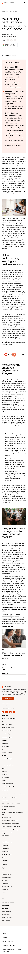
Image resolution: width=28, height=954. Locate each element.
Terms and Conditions (8, 945)
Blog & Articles (6, 920)
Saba (3, 768)
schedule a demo (17, 618)
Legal (4, 933)
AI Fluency (4, 809)
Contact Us (5, 706)
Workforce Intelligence (8, 728)
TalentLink (4, 774)
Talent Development (7, 734)
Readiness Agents (7, 724)
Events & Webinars (7, 917)
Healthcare (5, 845)
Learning (4, 756)
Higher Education (6, 854)
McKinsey (12, 295)
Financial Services (7, 842)
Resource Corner (6, 911)
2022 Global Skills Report (12, 218)
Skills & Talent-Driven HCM (9, 797)
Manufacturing (6, 851)
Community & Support (8, 709)
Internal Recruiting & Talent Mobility (12, 827)
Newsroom (5, 890)
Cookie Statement (7, 941)
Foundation (5, 883)
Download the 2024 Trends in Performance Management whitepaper (11, 616)
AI (2, 721)
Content (4, 762)
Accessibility (5, 905)
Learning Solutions (7, 752)
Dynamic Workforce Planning (10, 820)
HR (2, 749)
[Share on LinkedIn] (11, 40)
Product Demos (6, 914)
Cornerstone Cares (7, 886)
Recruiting (4, 740)
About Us (4, 880)
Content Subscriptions (8, 765)
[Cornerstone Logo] (8, 3)
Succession (5, 743)
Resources (5, 11)
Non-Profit (4, 861)
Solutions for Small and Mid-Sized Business (14, 794)
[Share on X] (15, 40)
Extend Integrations (7, 784)
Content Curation (6, 817)
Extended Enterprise (7, 759)
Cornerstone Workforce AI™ (9, 718)
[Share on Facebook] (8, 40)
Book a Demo (8, 698)
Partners (4, 896)
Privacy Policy (6, 937)
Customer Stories (6, 877)
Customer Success (7, 874)
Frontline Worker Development (10, 823)
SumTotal (4, 771)
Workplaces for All (7, 833)
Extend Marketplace (7, 787)
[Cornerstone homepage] (14, 687)
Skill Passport (5, 777)
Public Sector (5, 839)
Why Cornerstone (6, 868)
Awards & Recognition (8, 902)
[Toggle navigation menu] (24, 3)
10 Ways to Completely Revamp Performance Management (11, 630)
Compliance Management (9, 806)
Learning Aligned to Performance (11, 803)
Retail (3, 857)
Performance (5, 746)
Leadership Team (6, 871)
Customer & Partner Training (10, 830)
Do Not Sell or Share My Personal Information (11, 950)
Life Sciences (5, 848)
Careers (4, 893)
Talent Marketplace (7, 737)
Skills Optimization (7, 731)
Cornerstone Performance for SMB (13, 663)
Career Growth (13, 11)
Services (4, 780)
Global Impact (6, 899)
